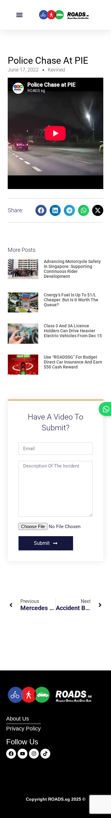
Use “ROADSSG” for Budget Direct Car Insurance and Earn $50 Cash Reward (73, 362)
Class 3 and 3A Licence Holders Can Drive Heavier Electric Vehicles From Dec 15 (73, 330)
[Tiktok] (45, 754)
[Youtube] (22, 754)
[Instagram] (34, 754)
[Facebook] (11, 754)
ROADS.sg (59, 799)
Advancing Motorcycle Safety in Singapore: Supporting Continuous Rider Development (72, 269)
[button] (19, 15)
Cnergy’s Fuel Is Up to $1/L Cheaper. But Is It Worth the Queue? (71, 299)
